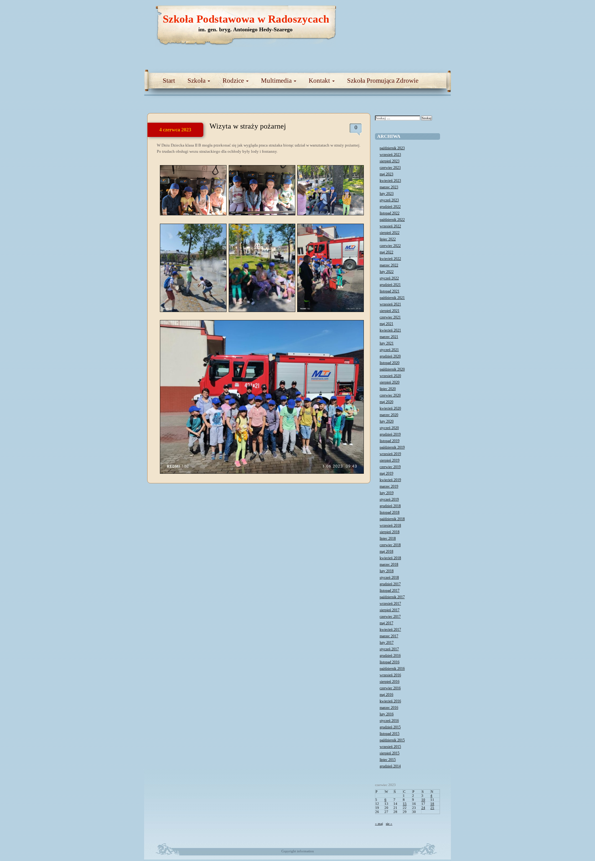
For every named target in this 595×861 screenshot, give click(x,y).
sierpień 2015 (389, 753)
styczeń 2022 (389, 278)
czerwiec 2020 (390, 395)
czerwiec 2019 (390, 467)
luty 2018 (387, 571)
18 (432, 804)
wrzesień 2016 (390, 675)
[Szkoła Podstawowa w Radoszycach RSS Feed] (417, 12)
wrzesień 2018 (390, 525)
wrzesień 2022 (390, 226)
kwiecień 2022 (390, 259)
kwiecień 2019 (390, 480)
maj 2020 (386, 402)
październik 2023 (392, 148)
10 (423, 800)
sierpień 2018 (389, 532)
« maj (379, 823)
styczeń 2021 (389, 350)
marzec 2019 (389, 486)
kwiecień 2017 (390, 629)
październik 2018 (392, 519)
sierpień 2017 (389, 610)
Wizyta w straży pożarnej (247, 126)
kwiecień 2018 (390, 558)
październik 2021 (392, 298)
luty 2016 (387, 714)
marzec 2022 (389, 265)
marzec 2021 (389, 337)
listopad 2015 (389, 733)
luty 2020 (387, 421)
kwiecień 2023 (390, 180)
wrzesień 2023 (390, 154)
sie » (389, 823)
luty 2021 (387, 343)
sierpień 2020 (389, 382)
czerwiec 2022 (390, 246)
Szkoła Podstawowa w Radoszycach (246, 19)
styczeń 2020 (389, 428)
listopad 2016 (389, 662)
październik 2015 (392, 740)
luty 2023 (387, 193)
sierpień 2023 (389, 161)
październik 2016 (392, 668)
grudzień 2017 (390, 584)
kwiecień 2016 (390, 701)
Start (169, 80)
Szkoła (197, 80)
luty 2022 (387, 272)
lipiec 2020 (388, 389)
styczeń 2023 (389, 200)
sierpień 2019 (389, 460)
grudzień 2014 (390, 766)
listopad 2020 (389, 363)
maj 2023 (386, 174)
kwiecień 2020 (390, 408)
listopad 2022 (389, 213)
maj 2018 (386, 551)
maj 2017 (386, 623)
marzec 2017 (389, 636)
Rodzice (234, 80)
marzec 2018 (389, 564)
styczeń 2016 (389, 720)
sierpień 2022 (389, 233)
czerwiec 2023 (390, 167)
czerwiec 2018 (390, 545)
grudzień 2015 (390, 727)
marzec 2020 (389, 415)
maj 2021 (386, 324)
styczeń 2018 (389, 577)
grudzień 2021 (390, 285)
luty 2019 (387, 493)
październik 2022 (392, 219)
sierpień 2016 (389, 681)
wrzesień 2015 (390, 747)
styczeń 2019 (389, 499)
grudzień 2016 (390, 655)
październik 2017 (392, 597)
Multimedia (277, 80)
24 (423, 808)
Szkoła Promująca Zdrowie (382, 80)
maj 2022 (386, 252)
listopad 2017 (389, 590)
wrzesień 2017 (390, 603)
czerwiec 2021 (390, 317)
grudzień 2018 (390, 506)
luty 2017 (387, 642)
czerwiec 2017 (390, 616)
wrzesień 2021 (390, 304)
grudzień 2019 (390, 434)
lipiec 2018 (388, 538)
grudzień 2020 (390, 356)
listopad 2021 (389, 291)
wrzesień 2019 (390, 454)
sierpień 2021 (389, 311)
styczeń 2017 (389, 649)
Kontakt (320, 80)
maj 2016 (386, 694)
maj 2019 (386, 473)
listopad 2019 (389, 441)
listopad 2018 (389, 512)
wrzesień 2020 (390, 376)
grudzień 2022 (390, 206)
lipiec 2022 (388, 239)
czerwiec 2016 (390, 688)
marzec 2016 (389, 707)
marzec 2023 (389, 187)
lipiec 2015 (388, 760)
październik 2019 (392, 447)
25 (432, 808)
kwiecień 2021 (390, 330)
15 (405, 804)
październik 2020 (392, 369)
